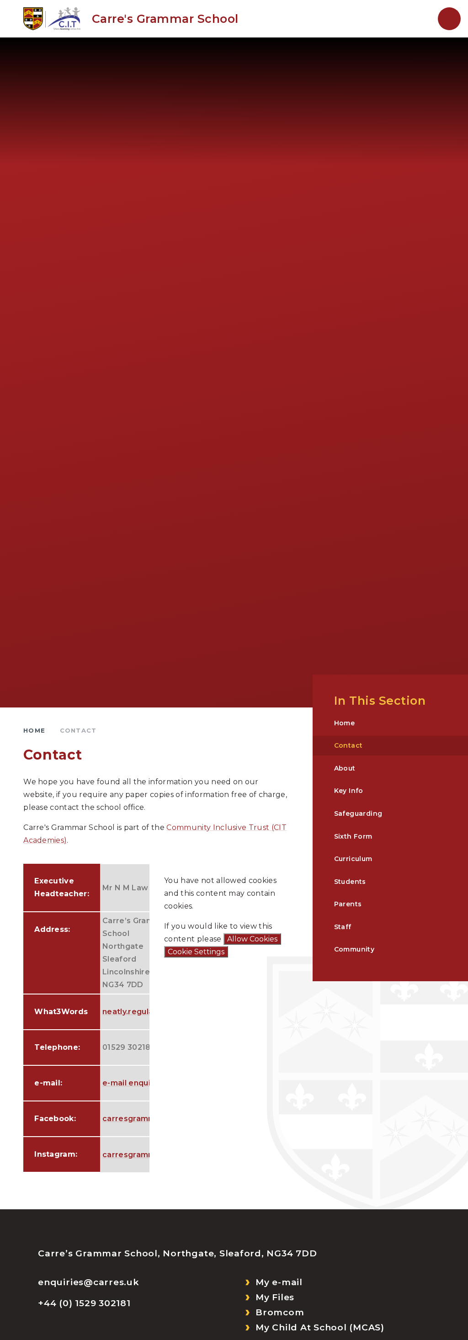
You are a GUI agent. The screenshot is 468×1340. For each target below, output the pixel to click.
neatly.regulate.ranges (146, 1011)
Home (34, 730)
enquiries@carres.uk (88, 1282)
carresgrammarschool (146, 1118)
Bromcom (279, 1312)
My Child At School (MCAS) (319, 1327)
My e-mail (279, 1282)
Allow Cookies (252, 939)
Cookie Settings (196, 951)
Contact (78, 730)
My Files (274, 1297)
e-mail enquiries (133, 1083)
